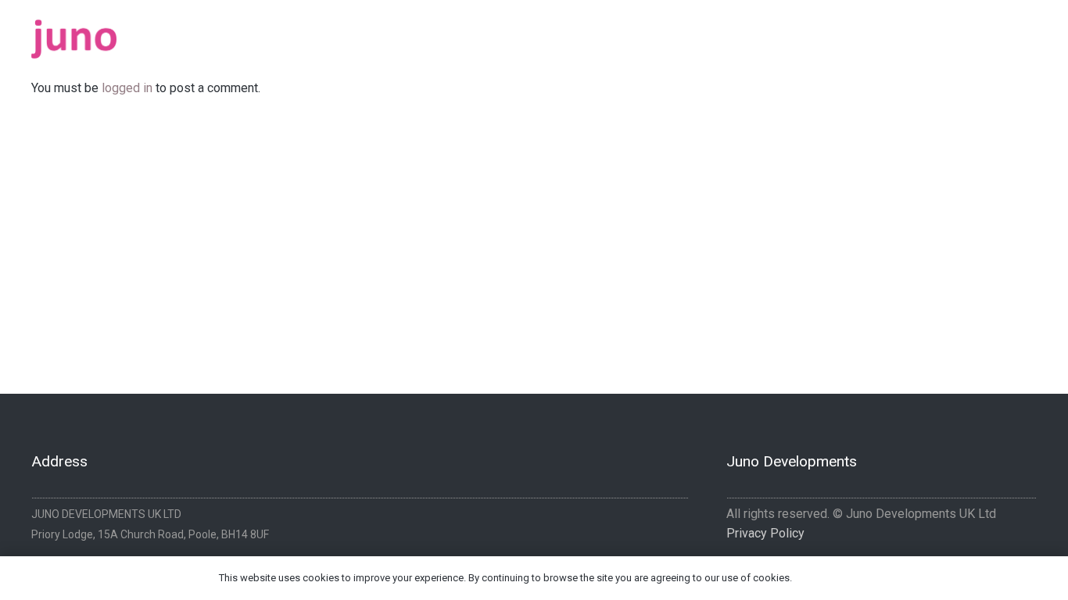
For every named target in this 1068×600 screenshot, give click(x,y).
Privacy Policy (765, 533)
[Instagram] (1031, 34)
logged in (127, 87)
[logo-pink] (73, 39)
